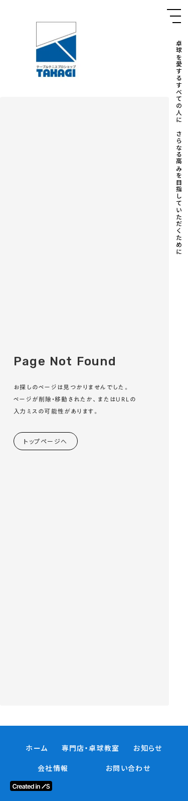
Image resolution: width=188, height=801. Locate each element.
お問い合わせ (128, 768)
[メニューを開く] (174, 16)
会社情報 (53, 768)
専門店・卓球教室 (91, 748)
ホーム (37, 748)
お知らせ (147, 748)
